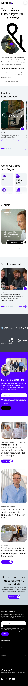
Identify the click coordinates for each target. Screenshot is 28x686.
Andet (3, 655)
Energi (16, 139)
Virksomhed (5, 641)
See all (13, 196)
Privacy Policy (8, 403)
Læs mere (6, 461)
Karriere (4, 648)
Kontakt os (12, 596)
